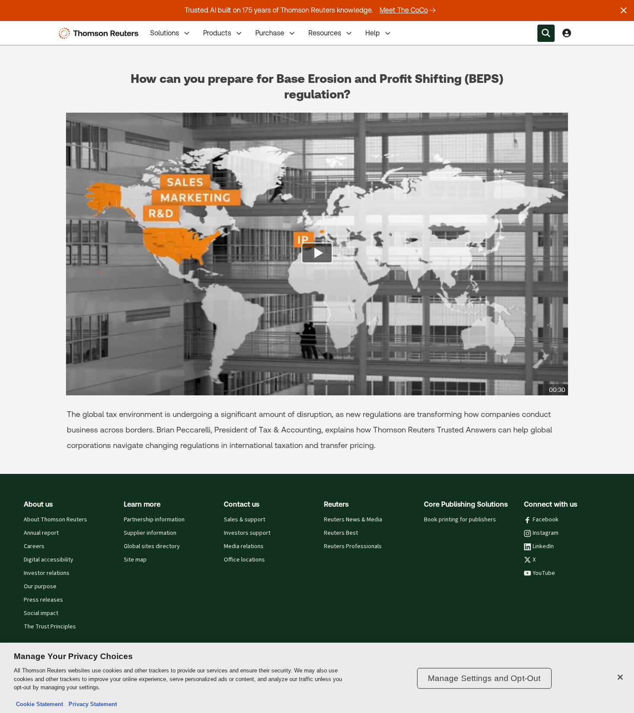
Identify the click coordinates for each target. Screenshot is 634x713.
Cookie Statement (39, 704)
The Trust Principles (50, 627)
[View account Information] (566, 33)
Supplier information (150, 533)
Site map (135, 560)
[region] (317, 678)
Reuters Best (341, 533)
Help (372, 33)
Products (217, 33)
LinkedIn (543, 546)
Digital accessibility (48, 560)
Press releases (43, 600)
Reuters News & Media (353, 520)
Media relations (244, 546)
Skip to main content (38, 28)
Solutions (164, 33)
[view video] (317, 254)
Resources (324, 33)
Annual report (41, 533)
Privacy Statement (91, 704)
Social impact (41, 613)
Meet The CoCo (404, 10)
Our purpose (40, 586)
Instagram (546, 533)
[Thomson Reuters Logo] (100, 33)
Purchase (269, 33)
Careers (34, 546)
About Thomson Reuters (55, 520)
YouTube (544, 573)
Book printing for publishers (460, 520)
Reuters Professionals (353, 546)
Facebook (546, 520)
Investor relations (46, 573)
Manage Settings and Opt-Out (484, 678)
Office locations (244, 560)
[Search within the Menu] (546, 33)
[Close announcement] (623, 10)
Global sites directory (152, 546)
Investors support (247, 533)
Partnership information (154, 520)
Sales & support (244, 520)
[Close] (620, 677)
